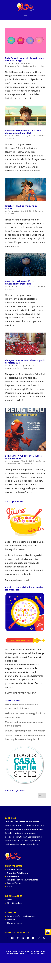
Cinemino (40, 135)
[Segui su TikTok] (38, 938)
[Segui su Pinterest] (18, 938)
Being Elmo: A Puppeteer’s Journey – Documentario (24, 457)
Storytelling (39, 66)
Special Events (14, 883)
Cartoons (27, 66)
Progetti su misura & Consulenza (22, 879)
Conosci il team (14, 923)
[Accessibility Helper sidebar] (48, 932)
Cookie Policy (39, 953)
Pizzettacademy (15, 903)
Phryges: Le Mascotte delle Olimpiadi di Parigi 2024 (24, 361)
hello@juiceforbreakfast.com (21, 916)
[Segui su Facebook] (7, 938)
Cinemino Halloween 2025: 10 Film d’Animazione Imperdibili (23, 132)
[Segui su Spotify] (28, 938)
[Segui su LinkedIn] (23, 938)
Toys (19, 66)
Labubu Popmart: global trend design (25, 730)
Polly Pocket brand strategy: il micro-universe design (25, 59)
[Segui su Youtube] (33, 938)
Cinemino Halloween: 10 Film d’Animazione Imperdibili (20, 282)
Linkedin (11, 919)
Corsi (9, 886)
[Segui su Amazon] (44, 938)
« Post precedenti (14, 501)
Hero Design (13, 876)
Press (9, 899)
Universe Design (14, 869)
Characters (10, 66)
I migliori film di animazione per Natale (21, 207)
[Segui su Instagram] (12, 938)
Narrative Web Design (17, 873)
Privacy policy (26, 953)
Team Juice (13, 63)
